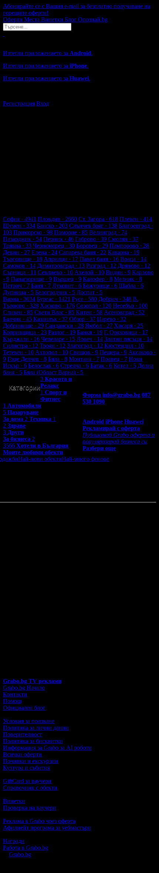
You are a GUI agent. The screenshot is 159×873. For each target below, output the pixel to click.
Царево (111, 319)
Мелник (128, 279)
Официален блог (24, 708)
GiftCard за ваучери (27, 781)
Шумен (19, 226)
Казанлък (50, 319)
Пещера (113, 352)
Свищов (84, 352)
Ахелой (89, 272)
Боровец (92, 245)
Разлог (61, 332)
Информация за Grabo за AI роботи (47, 748)
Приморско (33, 232)
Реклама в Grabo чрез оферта (39, 821)
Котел (125, 365)
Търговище (22, 259)
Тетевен (18, 352)
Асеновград (124, 312)
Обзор (82, 319)
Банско (52, 226)
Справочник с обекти (30, 788)
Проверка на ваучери (29, 808)
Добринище (23, 325)
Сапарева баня (82, 252)
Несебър (130, 305)
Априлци (61, 259)
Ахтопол (51, 352)
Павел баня (99, 259)
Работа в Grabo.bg (25, 847)
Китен (89, 312)
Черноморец (54, 245)
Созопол (93, 305)
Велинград (108, 232)
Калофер (97, 279)
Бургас (53, 299)
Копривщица (25, 332)
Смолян (123, 239)
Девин (16, 252)
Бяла (57, 359)
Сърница (19, 272)
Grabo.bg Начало (24, 688)
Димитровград (61, 265)
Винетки (14, 801)
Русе (84, 299)
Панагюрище (31, 279)
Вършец (67, 279)
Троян (52, 345)
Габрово (90, 239)
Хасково (57, 305)
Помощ (12, 701)
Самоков (19, 265)
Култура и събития (26, 768)
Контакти (15, 694)
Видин (118, 272)
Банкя (89, 332)
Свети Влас (54, 312)
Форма (91, 395)
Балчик (17, 319)
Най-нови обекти (40, 459)
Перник (58, 239)
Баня (41, 285)
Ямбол (98, 325)
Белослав (43, 365)
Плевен (135, 219)
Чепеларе (58, 339)
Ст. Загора (98, 219)
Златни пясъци (128, 339)
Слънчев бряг (93, 226)
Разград (101, 265)
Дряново (134, 265)
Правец (114, 359)
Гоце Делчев (27, 359)
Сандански (64, 325)
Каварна (123, 252)
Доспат (89, 292)
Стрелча (74, 365)
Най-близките (19, 472)
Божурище (100, 285)
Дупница (18, 292)
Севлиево (55, 272)
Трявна (17, 245)
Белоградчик (55, 292)
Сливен (18, 312)
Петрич (16, 285)
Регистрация (19, 103)
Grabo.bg (20, 854)
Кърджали (21, 339)
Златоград (85, 345)
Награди (13, 841)
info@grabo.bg (121, 395)
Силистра (20, 345)
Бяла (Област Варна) (53, 372)
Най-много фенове (85, 459)
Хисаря (128, 325)
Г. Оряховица (126, 332)
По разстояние (127, 459)
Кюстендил (124, 345)
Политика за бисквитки (33, 741)
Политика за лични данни (36, 728)
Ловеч (90, 339)
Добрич (114, 299)
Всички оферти (22, 754)
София (19, 219)
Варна (19, 299)
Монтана (84, 359)
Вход (42, 103)
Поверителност (22, 734)
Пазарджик (22, 239)
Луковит (66, 285)
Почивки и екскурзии (30, 761)
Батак (101, 365)
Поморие (71, 232)
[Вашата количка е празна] (3, 34)
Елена (44, 252)
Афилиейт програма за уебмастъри (47, 827)
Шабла (131, 285)
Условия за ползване (28, 721)
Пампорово (129, 245)
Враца (133, 259)
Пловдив (57, 219)
